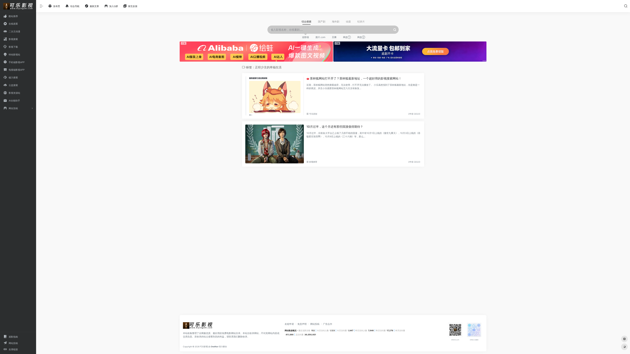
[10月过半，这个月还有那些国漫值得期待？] (274, 144)
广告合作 (327, 324)
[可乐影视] (197, 326)
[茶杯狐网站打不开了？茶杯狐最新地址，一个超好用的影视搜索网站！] (274, 95)
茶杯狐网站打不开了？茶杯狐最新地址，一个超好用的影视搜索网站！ (354, 78)
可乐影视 (204, 346)
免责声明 (302, 324)
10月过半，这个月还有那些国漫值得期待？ (334, 126)
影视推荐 (313, 162)
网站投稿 (314, 324)
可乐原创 (313, 114)
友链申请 (289, 324)
